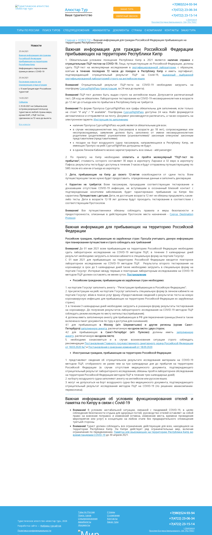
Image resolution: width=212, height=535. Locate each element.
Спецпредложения (76, 30)
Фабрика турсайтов (50, 525)
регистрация (109, 88)
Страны (137, 30)
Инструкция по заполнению (111, 119)
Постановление (136, 274)
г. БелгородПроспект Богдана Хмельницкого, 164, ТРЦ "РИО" (174, 20)
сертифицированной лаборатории (154, 67)
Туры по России (28, 30)
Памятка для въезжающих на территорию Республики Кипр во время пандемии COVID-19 (133, 433)
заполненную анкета (94, 328)
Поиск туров (51, 30)
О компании (153, 30)
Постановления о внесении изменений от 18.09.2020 (120, 347)
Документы (121, 30)
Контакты (172, 30)
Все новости (24, 124)
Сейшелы (23, 102)
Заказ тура (188, 30)
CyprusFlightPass (90, 88)
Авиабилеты (101, 30)
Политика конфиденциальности (34, 530)
